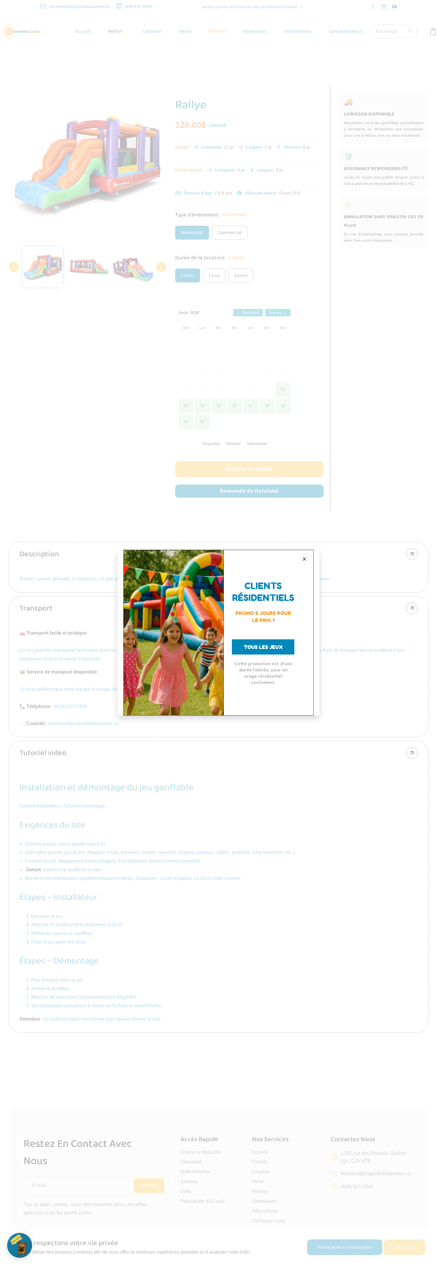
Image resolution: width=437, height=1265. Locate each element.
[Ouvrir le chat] (19, 1245)
